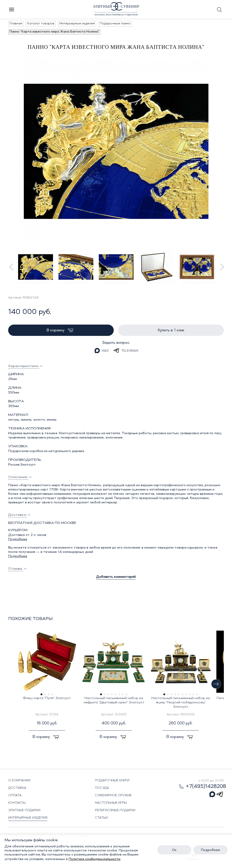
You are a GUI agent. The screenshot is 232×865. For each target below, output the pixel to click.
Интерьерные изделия (27, 817)
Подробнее (17, 539)
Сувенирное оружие (113, 795)
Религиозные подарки (115, 810)
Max (105, 350)
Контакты (17, 802)
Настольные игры (111, 802)
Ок (174, 850)
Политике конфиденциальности (94, 859)
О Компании (19, 780)
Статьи (101, 817)
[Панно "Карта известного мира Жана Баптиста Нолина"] (116, 151)
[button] (215, 683)
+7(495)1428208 (206, 786)
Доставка (17, 788)
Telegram (129, 350)
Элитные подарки (24, 810)
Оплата (15, 795)
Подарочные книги (112, 780)
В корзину (55, 330)
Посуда (102, 788)
